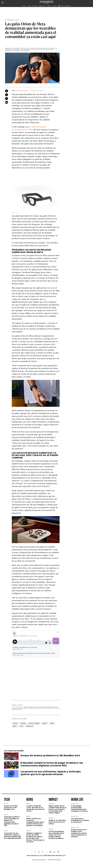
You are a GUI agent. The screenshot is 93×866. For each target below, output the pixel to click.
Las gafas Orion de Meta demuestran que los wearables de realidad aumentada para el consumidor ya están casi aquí (30, 30)
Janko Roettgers (21, 90)
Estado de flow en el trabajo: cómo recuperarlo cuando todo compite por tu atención (79, 833)
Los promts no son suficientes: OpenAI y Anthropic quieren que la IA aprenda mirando (12, 835)
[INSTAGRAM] (39, 852)
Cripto (15, 723)
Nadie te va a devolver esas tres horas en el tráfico (57, 822)
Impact (44, 723)
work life (77, 799)
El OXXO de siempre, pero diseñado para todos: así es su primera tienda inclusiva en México (56, 834)
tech (7, 799)
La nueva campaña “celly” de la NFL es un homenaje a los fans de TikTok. (35, 808)
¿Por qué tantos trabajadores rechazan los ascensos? (80, 820)
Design (23, 723)
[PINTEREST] (58, 852)
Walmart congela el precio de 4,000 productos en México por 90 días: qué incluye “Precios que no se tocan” (35, 837)
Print (15, 726)
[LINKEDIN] (54, 852)
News (52, 723)
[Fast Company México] (47, 2)
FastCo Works (34, 723)
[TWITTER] (46, 852)
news (29, 799)
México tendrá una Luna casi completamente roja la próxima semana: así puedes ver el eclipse (35, 822)
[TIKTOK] (35, 852)
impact (53, 799)
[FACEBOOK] (43, 852)
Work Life (29, 726)
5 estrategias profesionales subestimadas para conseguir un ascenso (79, 808)
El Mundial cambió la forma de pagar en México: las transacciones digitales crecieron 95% (12, 821)
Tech (17, 20)
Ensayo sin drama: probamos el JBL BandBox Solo (11, 807)
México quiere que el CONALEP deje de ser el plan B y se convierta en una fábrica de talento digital (57, 809)
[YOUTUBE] (50, 852)
